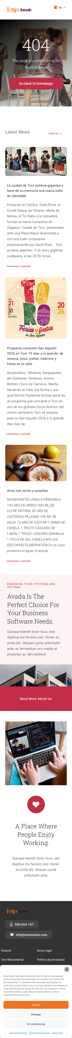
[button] (67, 969)
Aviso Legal (57, 1033)
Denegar (36, 1014)
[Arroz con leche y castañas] (36, 463)
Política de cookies (18, 1033)
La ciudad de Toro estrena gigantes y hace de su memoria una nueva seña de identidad (35, 190)
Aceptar (36, 1004)
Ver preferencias (36, 1023)
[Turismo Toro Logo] (19, 8)
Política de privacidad (39, 1033)
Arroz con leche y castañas (27, 491)
